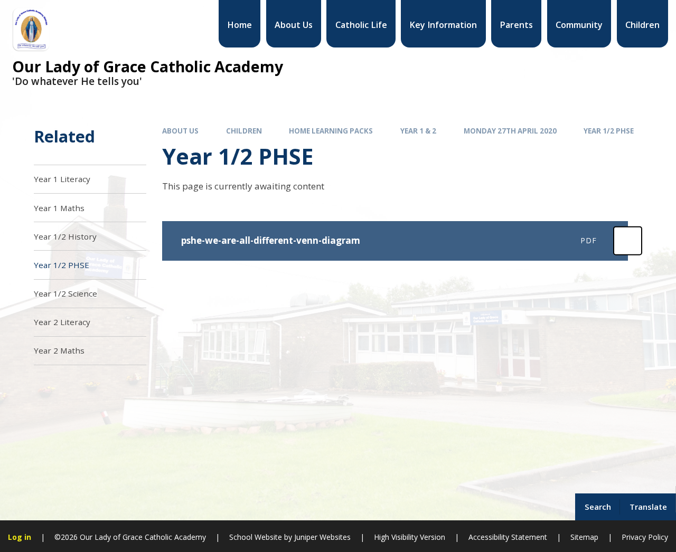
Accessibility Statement (507, 537)
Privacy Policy (645, 537)
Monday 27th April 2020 (510, 131)
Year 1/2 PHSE (609, 131)
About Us (180, 131)
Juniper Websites (322, 537)
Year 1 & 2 (418, 131)
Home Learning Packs (331, 131)
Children (244, 131)
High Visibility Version (409, 537)
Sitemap (584, 537)
